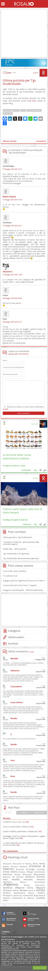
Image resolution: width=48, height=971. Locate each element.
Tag (35, 470)
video (6, 900)
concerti (20, 869)
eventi (17, 874)
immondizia (40, 874)
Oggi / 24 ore (39, 813)
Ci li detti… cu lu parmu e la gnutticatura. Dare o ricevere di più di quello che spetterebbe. (23, 664)
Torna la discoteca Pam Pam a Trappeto (20, 585)
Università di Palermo (23, 898)
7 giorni (24, 813)
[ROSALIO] (24, 4)
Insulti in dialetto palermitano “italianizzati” (22, 831)
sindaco (7, 893)
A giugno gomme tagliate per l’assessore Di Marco (24, 580)
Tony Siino (31, 100)
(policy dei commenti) (18, 354)
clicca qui (20, 957)
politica (8, 887)
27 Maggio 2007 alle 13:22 (12, 169)
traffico (42, 893)
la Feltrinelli (18, 877)
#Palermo (7, 110)
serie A (32, 890)
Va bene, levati (39, 968)
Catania (15, 866)
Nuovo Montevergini (33, 882)
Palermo (6, 141)
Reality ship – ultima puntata (14, 549)
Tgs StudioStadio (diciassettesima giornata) (21, 558)
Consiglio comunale (36, 869)
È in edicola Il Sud (10, 576)
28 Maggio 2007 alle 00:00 (12, 298)
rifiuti (16, 890)
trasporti (8, 895)
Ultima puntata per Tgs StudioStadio (19, 82)
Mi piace (45, 470)
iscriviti (5, 409)
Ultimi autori (16, 637)
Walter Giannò (9, 196)
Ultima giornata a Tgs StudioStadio (17, 537)
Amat (36, 864)
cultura (22, 872)
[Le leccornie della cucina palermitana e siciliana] (24, 439)
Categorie (14, 630)
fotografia (27, 874)
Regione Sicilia (24, 887)
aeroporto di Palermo (22, 864)
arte (43, 863)
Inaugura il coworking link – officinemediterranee (23, 590)
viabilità (41, 898)
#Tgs (23, 110)
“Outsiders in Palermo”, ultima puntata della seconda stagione (21, 543)
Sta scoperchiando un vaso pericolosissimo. (19, 739)
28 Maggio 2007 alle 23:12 (12, 322)
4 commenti (26, 470)
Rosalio (35, 73)
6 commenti (41, 141)
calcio (6, 866)
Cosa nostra (11, 871)
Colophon (6, 932)
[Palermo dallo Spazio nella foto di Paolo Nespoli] (24, 494)
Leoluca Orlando (35, 876)
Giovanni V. (8, 271)
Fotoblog (6, 520)
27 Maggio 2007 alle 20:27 (12, 226)
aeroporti (7, 864)
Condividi (40, 470)
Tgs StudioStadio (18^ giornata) (16, 553)
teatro (31, 893)
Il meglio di (7, 466)
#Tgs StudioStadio (34, 110)
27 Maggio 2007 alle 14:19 (12, 200)
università (18, 895)
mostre (41, 879)
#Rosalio (16, 110)
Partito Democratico (35, 885)
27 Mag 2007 (7, 73)
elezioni (8, 874)
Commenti (27, 524)
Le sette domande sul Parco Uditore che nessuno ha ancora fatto (23, 844)
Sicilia (22, 466)
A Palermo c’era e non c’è (16, 822)
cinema (24, 866)
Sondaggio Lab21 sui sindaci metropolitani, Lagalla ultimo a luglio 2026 (24, 837)
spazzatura (20, 893)
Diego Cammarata (36, 871)
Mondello (29, 879)
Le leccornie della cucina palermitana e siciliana (17, 456)
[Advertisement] (24, 33)
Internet (7, 877)
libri (6, 879)
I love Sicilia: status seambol (14, 571)
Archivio (13, 643)
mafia (16, 879)
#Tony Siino (7, 113)
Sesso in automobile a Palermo (18, 826)
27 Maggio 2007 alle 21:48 (12, 275)
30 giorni (8, 813)
